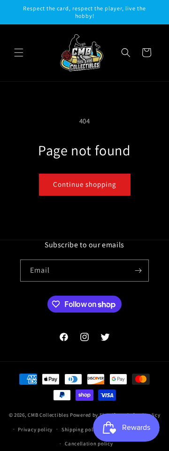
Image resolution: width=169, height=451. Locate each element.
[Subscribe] (138, 271)
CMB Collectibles (49, 415)
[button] (18, 52)
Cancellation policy (89, 443)
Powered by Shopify (94, 415)
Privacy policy (35, 429)
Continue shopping (84, 184)
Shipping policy (80, 429)
